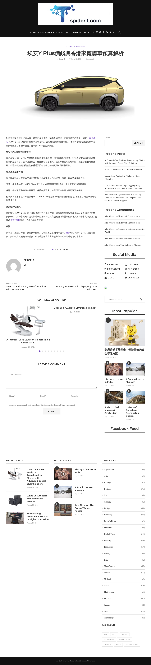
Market (124, 572)
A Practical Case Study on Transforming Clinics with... (28, 341)
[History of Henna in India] (114, 369)
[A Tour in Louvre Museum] (135, 369)
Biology (124, 482)
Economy (124, 514)
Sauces (124, 604)
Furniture (124, 527)
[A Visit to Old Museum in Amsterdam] (114, 397)
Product (124, 598)
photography (132, 645)
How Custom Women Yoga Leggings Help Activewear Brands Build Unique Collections (123, 187)
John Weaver (110, 216)
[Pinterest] (103, 32)
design (125, 634)
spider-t (62, 59)
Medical (124, 579)
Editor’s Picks (46, 32)
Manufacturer (124, 566)
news (118, 645)
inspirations (124, 639)
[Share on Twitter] (61, 249)
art (105, 634)
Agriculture (124, 469)
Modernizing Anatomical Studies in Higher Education (38, 516)
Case (124, 495)
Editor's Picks (124, 521)
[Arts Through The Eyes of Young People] (63, 510)
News (124, 585)
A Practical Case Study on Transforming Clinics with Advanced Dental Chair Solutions (125, 162)
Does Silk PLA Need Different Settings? (75, 308)
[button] (10, 329)
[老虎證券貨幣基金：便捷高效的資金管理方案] (125, 332)
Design (59, 32)
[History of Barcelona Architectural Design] (135, 397)
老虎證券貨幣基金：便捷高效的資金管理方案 (124, 351)
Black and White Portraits (129, 238)
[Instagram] (100, 32)
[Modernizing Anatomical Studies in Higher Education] (15, 518)
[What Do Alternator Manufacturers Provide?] (15, 500)
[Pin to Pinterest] (64, 249)
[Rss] (113, 32)
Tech (124, 611)
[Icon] (63, 474)
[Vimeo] (110, 32)
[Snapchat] (107, 32)
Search (107, 137)
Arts (86, 32)
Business (124, 488)
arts (114, 634)
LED (124, 559)
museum (107, 645)
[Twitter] (97, 32)
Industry (124, 540)
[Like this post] (55, 249)
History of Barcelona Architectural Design (133, 411)
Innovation (124, 546)
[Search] (119, 32)
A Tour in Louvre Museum (129, 244)
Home (33, 32)
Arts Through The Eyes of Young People (84, 508)
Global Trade (124, 534)
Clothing (124, 501)
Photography (73, 32)
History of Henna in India (129, 216)
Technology (124, 617)
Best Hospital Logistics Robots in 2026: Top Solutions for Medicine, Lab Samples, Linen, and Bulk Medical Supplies (123, 197)
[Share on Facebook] (57, 249)
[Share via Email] (67, 249)
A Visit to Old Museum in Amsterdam (112, 410)
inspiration (109, 639)
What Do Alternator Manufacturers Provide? (123, 169)
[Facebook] (93, 32)
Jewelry (124, 553)
